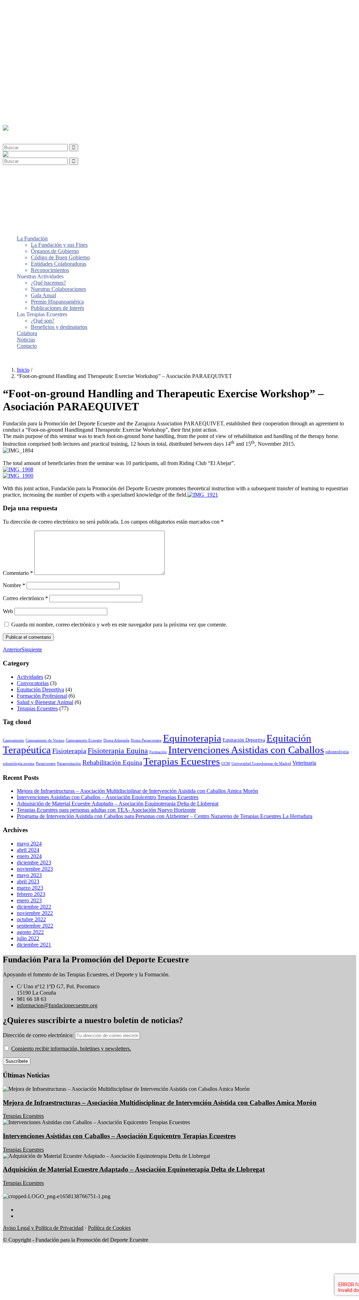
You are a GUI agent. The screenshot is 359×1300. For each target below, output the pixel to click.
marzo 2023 (30, 888)
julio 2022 (28, 938)
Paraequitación (69, 763)
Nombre (14, 585)
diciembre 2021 (34, 945)
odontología (337, 751)
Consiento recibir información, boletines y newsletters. (71, 1049)
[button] (19, 134)
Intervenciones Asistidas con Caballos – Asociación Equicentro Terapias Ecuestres (107, 797)
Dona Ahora (16, 358)
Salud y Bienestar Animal (45, 702)
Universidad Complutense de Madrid (261, 763)
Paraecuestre (46, 763)
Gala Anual (43, 65)
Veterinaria (304, 763)
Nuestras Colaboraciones (58, 59)
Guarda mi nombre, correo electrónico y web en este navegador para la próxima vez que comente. (119, 625)
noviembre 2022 (35, 913)
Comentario (18, 573)
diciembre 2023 (34, 862)
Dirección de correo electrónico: (39, 1035)
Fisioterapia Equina (118, 750)
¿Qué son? (42, 91)
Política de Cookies (109, 1228)
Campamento (13, 740)
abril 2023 (28, 881)
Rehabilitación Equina (112, 762)
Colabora (27, 103)
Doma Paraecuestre (146, 740)
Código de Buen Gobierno (60, 28)
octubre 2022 (31, 919)
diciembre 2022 (34, 907)
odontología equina (18, 763)
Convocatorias (33, 683)
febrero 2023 (31, 894)
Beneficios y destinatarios (59, 97)
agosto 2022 (30, 932)
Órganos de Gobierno (55, 21)
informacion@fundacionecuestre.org (57, 1005)
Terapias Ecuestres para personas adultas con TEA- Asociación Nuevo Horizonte (106, 810)
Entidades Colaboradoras (58, 34)
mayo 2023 (29, 875)
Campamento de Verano (45, 740)
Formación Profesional (42, 696)
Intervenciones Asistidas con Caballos (246, 749)
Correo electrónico (25, 598)
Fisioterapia (69, 751)
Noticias (26, 110)
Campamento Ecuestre (84, 740)
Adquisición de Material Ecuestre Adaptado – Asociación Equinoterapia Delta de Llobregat (117, 804)
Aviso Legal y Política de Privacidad (43, 1228)
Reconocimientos (50, 40)
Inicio (23, 370)
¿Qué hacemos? (48, 53)
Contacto (27, 116)
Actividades (30, 677)
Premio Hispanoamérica (57, 72)
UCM (225, 763)
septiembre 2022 (35, 926)
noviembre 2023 (35, 869)
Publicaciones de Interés (57, 78)
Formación (158, 752)
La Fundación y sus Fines (59, 15)
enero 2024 (29, 856)
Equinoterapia (192, 738)
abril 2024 (28, 850)
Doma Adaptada (116, 740)
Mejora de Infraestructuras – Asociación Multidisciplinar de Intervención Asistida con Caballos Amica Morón (137, 791)
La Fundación (32, 9)
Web (8, 611)
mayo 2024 (29, 844)
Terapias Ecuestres (37, 708)
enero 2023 (29, 900)
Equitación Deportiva (40, 689)
